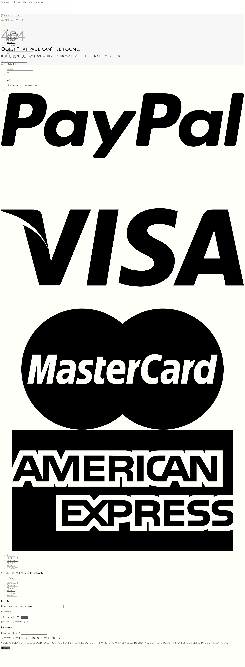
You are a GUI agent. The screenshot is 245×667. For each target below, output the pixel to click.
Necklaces (13, 563)
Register (5, 648)
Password (8, 611)
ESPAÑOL (12, 595)
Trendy (11, 565)
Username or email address (18, 606)
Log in (24, 617)
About (11, 555)
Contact (12, 45)
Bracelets (12, 558)
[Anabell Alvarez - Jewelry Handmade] (23, 2)
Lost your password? (14, 622)
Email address (10, 633)
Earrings (12, 560)
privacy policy (219, 643)
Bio (14, 580)
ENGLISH (12, 64)
